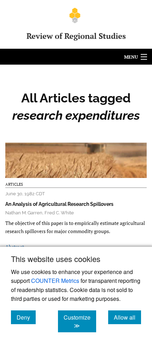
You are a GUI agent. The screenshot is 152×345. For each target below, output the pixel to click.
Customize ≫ (80, 321)
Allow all (127, 317)
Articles (14, 184)
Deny (26, 317)
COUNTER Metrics (55, 280)
